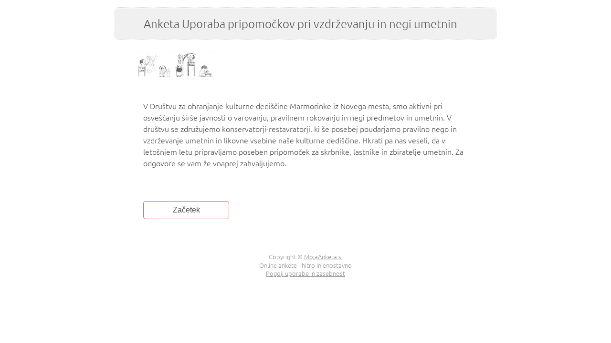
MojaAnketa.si (323, 256)
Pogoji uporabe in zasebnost (305, 273)
